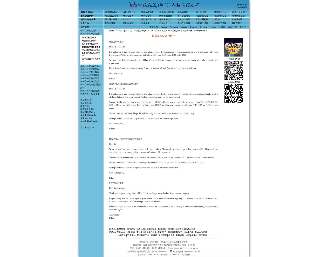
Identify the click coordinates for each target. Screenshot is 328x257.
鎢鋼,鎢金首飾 (165, 16)
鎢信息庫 (131, 229)
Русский (193, 27)
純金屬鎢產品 (111, 12)
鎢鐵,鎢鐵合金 (220, 16)
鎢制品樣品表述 (89, 37)
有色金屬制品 (202, 19)
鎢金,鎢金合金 (202, 16)
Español (184, 27)
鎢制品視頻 (128, 23)
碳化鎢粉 (131, 232)
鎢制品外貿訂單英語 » (90, 69)
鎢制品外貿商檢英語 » (90, 78)
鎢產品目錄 (190, 229)
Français (213, 27)
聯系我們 (164, 242)
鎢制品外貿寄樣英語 (177, 30)
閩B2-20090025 (159, 251)
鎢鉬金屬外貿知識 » (89, 121)
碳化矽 (217, 19)
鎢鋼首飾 (180, 235)
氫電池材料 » (86, 118)
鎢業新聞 (121, 229)
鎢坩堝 (153, 232)
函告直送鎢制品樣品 (91, 50)
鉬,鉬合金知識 (183, 19)
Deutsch (203, 27)
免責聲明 (183, 242)
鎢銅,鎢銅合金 (220, 12)
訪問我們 (173, 242)
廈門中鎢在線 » (87, 127)
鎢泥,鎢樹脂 (182, 12)
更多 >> (243, 27)
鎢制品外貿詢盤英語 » (90, 90)
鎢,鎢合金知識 (238, 12)
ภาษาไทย (232, 27)
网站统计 (186, 254)
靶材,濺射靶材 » (87, 112)
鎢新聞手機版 (202, 23)
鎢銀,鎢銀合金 (238, 16)
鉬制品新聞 (237, 23)
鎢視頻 (171, 229)
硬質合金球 (146, 16)
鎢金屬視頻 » (86, 100)
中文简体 (153, 27)
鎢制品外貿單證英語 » (90, 72)
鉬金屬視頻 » (86, 103)
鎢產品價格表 (142, 229)
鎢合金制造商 (201, 232)
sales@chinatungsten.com (187, 248)
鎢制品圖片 (164, 23)
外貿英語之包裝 (89, 40)
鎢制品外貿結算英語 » (90, 66)
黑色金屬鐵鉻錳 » (88, 115)
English (164, 27)
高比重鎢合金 (129, 12)
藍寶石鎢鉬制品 (175, 232)
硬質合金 (121, 232)
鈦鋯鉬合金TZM (148, 19)
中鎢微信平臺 (234, 59)
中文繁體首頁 (125, 30)
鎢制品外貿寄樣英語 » (90, 33)
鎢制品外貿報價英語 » (90, 75)
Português (174, 27)
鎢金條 (171, 235)
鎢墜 (188, 235)
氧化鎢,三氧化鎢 (166, 12)
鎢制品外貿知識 (142, 30)
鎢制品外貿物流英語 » (90, 81)
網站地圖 (144, 242)
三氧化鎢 (131, 235)
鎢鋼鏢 (154, 235)
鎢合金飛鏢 (201, 12)
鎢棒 (191, 232)
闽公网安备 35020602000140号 (186, 251)
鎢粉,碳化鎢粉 (147, 12)
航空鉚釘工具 (143, 235)
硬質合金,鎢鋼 (111, 16)
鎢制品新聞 (110, 23)
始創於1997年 (242, 5)
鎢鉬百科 (179, 229)
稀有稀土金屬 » (87, 109)
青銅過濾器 (237, 19)
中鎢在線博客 (183, 23)
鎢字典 (153, 229)
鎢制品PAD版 (220, 23)
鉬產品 (194, 235)
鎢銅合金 (122, 235)
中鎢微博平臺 (234, 82)
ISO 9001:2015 (175, 254)
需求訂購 (154, 242)
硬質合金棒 (128, 16)
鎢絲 (186, 232)
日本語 (222, 27)
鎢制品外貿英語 (158, 30)
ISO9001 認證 (242, 7)
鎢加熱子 (162, 232)
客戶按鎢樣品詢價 (90, 44)
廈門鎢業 (203, 235)
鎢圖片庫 (162, 229)
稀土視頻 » (85, 106)
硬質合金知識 (183, 16)
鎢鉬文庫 (145, 23)
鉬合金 (126, 19)
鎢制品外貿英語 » (88, 30)
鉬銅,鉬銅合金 (165, 19)
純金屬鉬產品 (111, 19)
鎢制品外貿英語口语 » (90, 94)
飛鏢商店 (163, 235)
